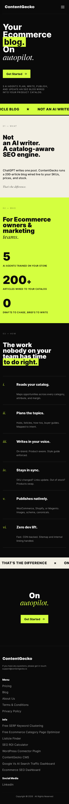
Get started (14, 75)
